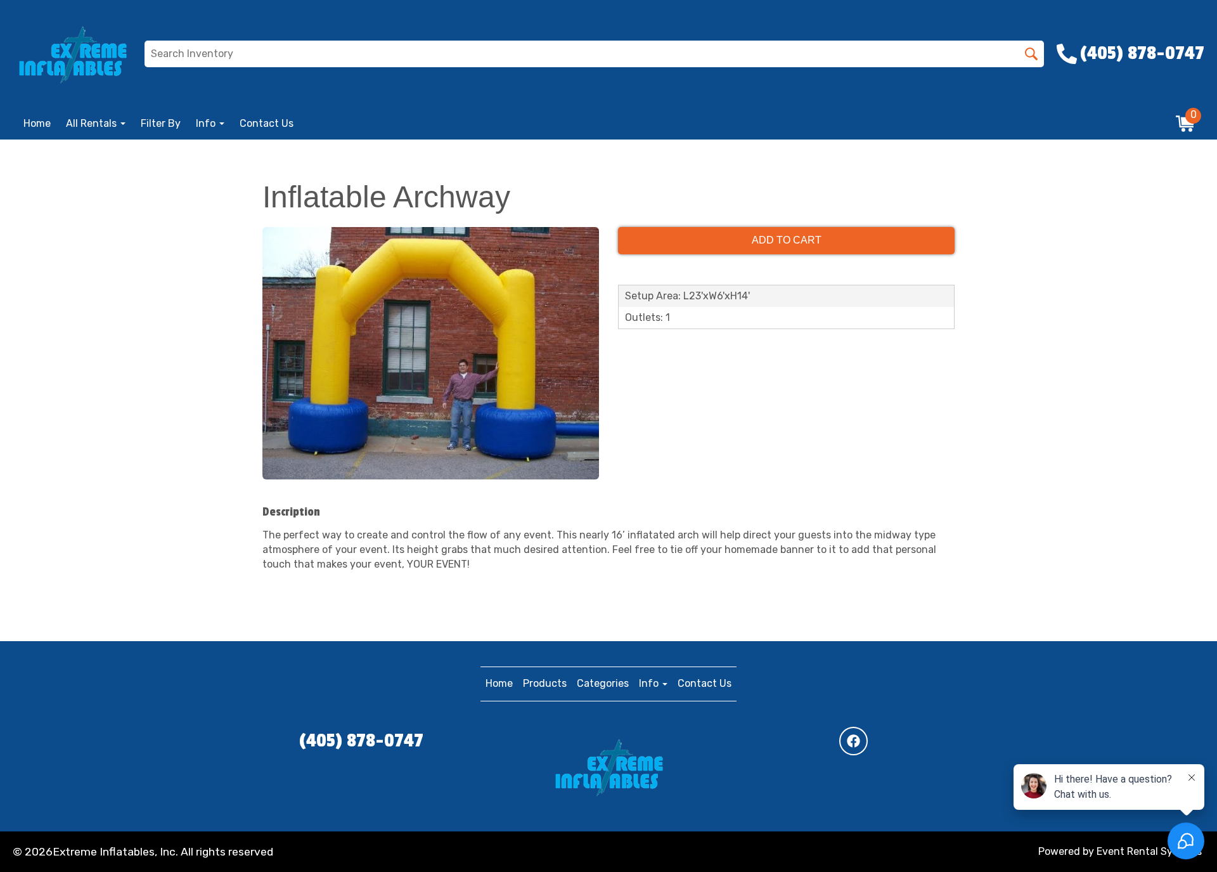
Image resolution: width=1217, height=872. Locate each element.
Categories (603, 683)
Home (37, 123)
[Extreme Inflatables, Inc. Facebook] (853, 741)
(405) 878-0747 (361, 740)
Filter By (161, 123)
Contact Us (266, 123)
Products (545, 683)
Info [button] (207, 123)
